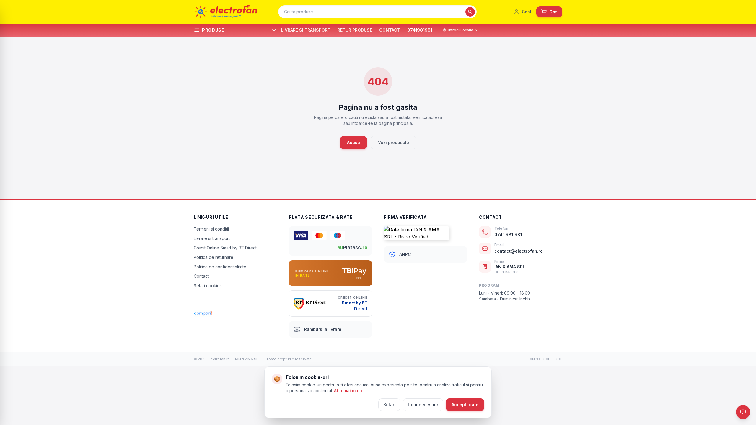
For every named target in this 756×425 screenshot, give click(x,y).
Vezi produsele (393, 142)
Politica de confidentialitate (220, 266)
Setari (389, 404)
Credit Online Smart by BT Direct (225, 247)
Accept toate (465, 404)
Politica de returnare (213, 257)
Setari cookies (208, 285)
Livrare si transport (212, 238)
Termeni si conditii (211, 228)
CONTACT (389, 29)
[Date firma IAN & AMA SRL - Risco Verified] (425, 233)
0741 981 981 (508, 234)
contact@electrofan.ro (518, 251)
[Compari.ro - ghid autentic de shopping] (235, 301)
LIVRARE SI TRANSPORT (305, 29)
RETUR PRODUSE (355, 29)
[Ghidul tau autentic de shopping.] (235, 313)
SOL (558, 359)
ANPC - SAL (540, 359)
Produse (213, 29)
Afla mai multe (349, 390)
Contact (201, 276)
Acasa (353, 142)
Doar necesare (423, 404)
